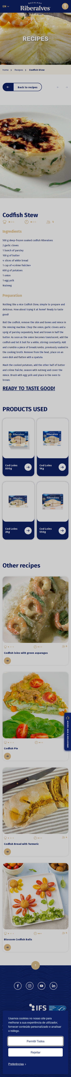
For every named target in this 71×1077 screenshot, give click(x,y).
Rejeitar (35, 1052)
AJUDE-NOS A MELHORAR (68, 734)
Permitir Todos (35, 1041)
